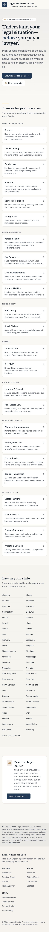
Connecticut (7, 612)
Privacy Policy (8, 906)
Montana (30, 662)
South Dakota (8, 707)
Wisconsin (6, 729)
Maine (4, 645)
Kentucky (6, 640)
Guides (5, 881)
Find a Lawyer (8, 886)
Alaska (29, 595)
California (6, 606)
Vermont (5, 718)
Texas (4, 713)
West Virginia (31, 724)
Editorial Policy (33, 877)
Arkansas (30, 600)
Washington (7, 724)
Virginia (29, 718)
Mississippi (31, 657)
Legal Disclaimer (9, 897)
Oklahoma (30, 690)
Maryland (30, 645)
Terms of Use (8, 902)
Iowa (4, 634)
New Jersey (31, 673)
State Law (6, 873)
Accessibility (7, 910)
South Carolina (32, 701)
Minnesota (6, 657)
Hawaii (5, 623)
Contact (30, 886)
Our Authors (32, 881)
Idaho (28, 623)
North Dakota (32, 685)
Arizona (5, 600)
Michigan (30, 651)
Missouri (6, 662)
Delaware (30, 612)
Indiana (29, 628)
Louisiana (30, 640)
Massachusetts (9, 651)
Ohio (4, 690)
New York (30, 679)
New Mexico (7, 679)
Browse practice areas (15, 76)
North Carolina (8, 685)
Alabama (6, 595)
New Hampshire (9, 673)
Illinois (5, 628)
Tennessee (31, 707)
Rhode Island (8, 701)
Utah (28, 713)
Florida (5, 617)
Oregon (5, 696)
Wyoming (30, 729)
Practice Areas (8, 877)
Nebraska (6, 668)
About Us (31, 873)
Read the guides (16, 796)
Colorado (30, 606)
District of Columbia (11, 735)
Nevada (29, 668)
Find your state (15, 83)
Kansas (29, 634)
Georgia (29, 617)
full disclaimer (14, 843)
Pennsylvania (32, 696)
